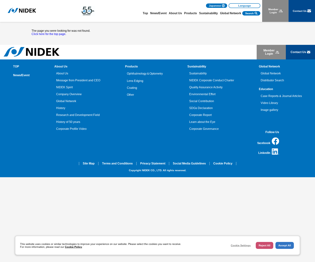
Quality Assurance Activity (206, 87)
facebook (263, 143)
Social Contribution (201, 101)
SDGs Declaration (201, 108)
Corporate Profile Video (71, 128)
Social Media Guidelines (189, 163)
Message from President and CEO (78, 80)
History (60, 108)
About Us (62, 73)
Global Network (66, 101)
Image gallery (269, 109)
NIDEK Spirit (64, 87)
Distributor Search (272, 80)
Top (145, 13)
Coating (132, 87)
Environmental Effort (202, 94)
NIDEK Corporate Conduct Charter (211, 80)
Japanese (215, 5)
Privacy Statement (152, 163)
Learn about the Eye (202, 121)
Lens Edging (135, 80)
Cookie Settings (241, 245)
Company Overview (69, 94)
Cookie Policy (222, 163)
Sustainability (198, 73)
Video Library (269, 102)
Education (266, 89)
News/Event (158, 13)
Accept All (284, 245)
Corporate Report (200, 115)
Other (130, 94)
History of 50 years (68, 121)
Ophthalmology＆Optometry (145, 73)
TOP (16, 66)
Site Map (89, 163)
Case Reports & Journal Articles (281, 96)
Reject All (264, 245)
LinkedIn (264, 152)
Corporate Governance (204, 128)
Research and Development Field (78, 115)
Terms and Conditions (117, 163)
